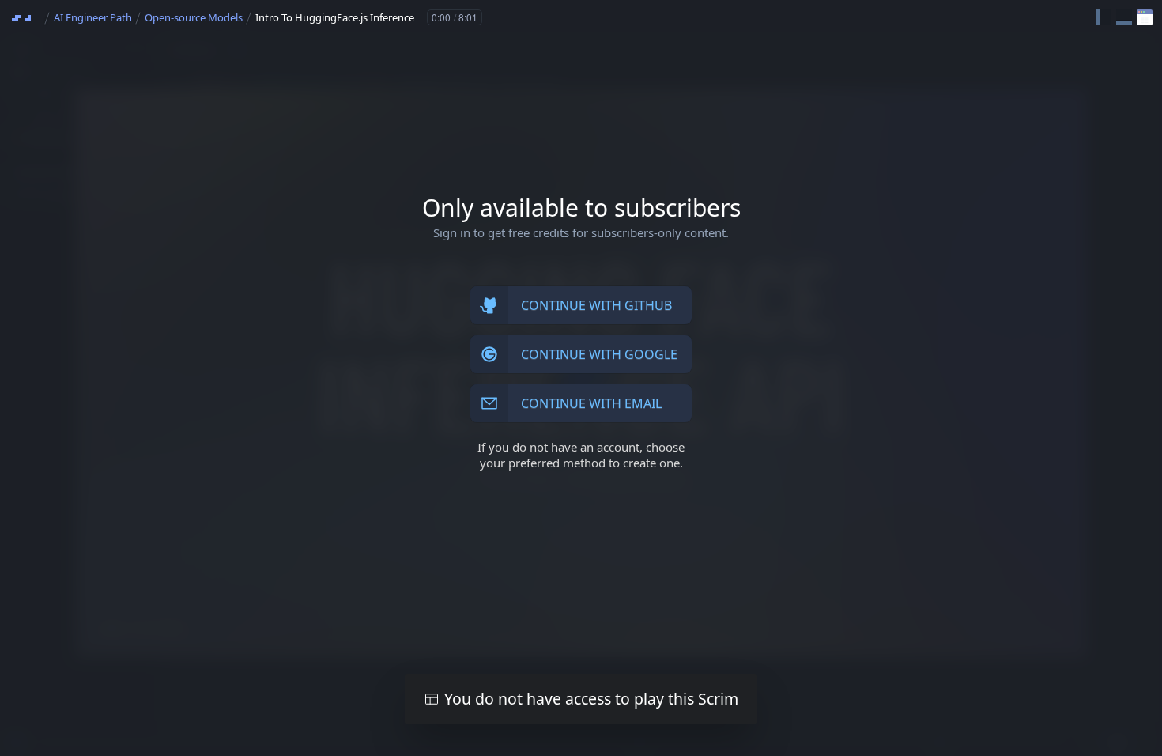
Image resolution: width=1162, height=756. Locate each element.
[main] (581, 378)
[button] (1103, 17)
